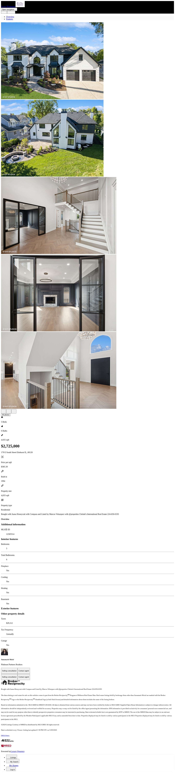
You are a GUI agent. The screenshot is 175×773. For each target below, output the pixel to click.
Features (9, 19)
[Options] (3, 411)
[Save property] (8, 411)
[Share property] (13, 411)
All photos (5, 415)
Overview (10, 17)
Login (4, 12)
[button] (87, 61)
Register (11, 12)
